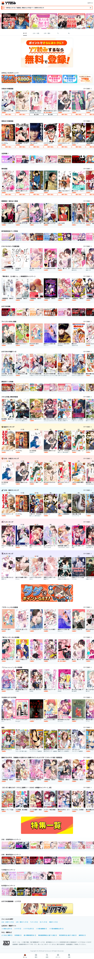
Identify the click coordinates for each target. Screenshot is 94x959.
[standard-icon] (90, 8)
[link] (8, 79)
